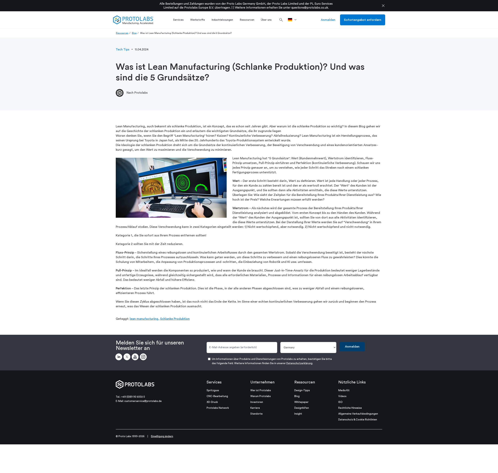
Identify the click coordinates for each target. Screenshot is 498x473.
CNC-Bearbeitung (217, 396)
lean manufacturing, (144, 318)
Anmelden (328, 19)
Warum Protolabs (260, 396)
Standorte (256, 413)
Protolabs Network (218, 408)
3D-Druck (212, 402)
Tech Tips (122, 49)
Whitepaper (301, 402)
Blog (134, 33)
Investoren (256, 402)
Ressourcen (122, 33)
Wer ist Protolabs (260, 390)
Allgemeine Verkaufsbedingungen (358, 413)
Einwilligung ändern (162, 436)
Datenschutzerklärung (299, 363)
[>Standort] (293, 19)
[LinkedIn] (119, 357)
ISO (340, 402)
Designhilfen (301, 408)
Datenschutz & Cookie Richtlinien (357, 419)
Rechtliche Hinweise (350, 408)
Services (214, 382)
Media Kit (344, 390)
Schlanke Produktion (175, 318)
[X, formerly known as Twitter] (127, 357)
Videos (342, 396)
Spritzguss (213, 390)
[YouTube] (135, 357)
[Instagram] (144, 357)
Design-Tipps (302, 390)
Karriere (255, 408)
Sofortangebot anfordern (362, 19)
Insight (298, 413)
